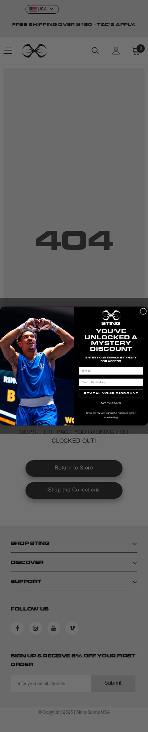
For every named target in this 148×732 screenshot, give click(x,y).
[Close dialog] (143, 311)
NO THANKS (111, 403)
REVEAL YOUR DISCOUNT (111, 393)
